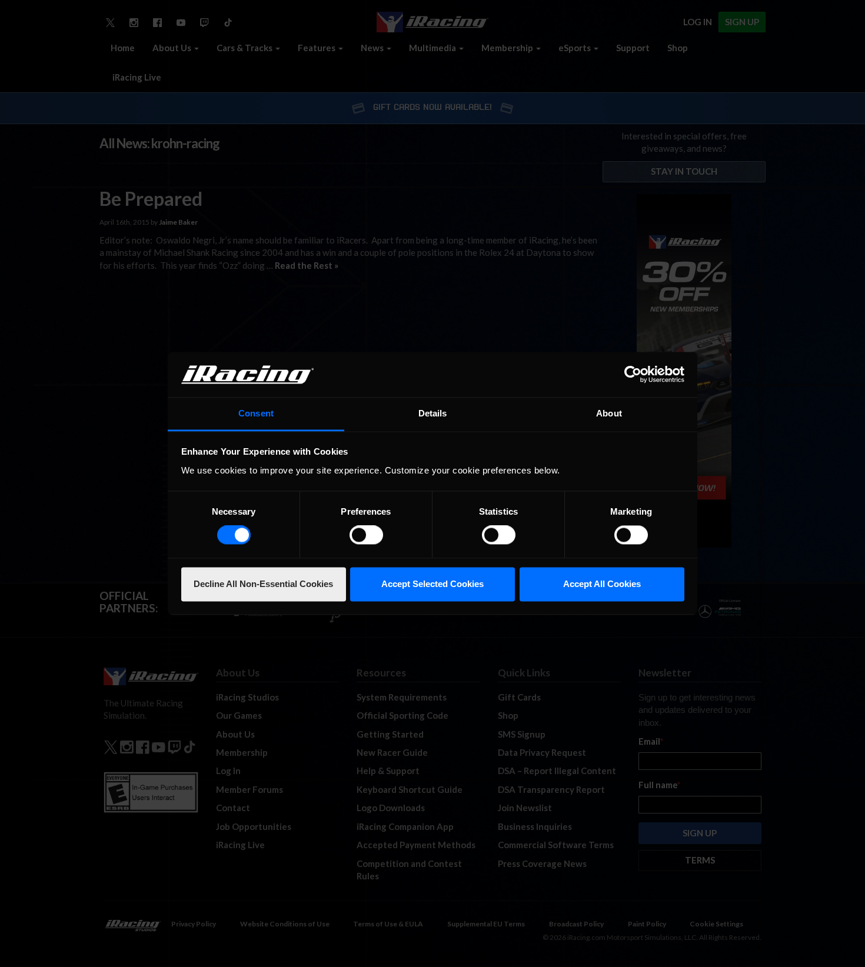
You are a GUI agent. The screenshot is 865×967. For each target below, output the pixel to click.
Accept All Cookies (602, 584)
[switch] (366, 535)
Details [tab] (432, 413)
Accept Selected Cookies (432, 584)
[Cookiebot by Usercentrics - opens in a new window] (632, 375)
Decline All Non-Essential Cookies (263, 584)
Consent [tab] (256, 413)
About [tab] (609, 413)
